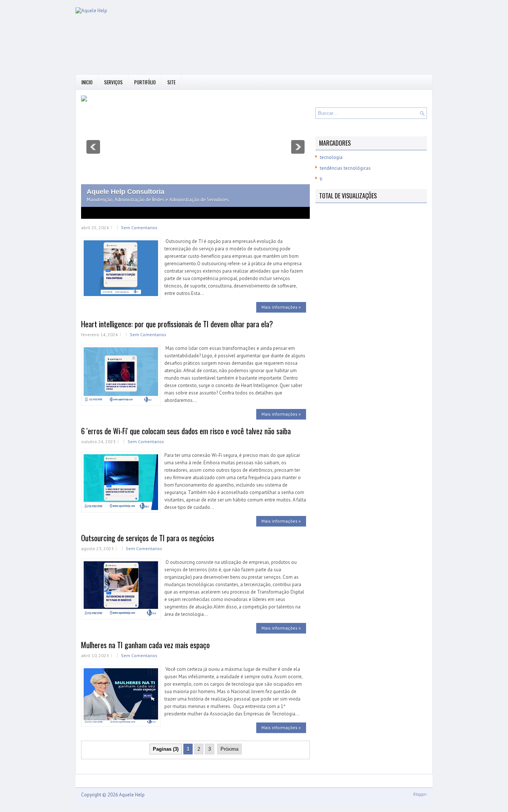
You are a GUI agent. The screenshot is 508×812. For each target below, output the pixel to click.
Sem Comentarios (139, 227)
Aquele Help (132, 795)
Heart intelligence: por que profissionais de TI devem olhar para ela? (177, 324)
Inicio (87, 82)
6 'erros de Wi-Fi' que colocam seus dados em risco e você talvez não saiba (186, 431)
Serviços (113, 82)
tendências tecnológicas (345, 168)
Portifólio (145, 82)
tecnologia (331, 157)
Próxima (229, 749)
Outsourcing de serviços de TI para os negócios (147, 538)
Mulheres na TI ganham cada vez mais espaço (145, 645)
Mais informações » (281, 307)
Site (171, 82)
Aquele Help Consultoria (125, 191)
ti (321, 179)
